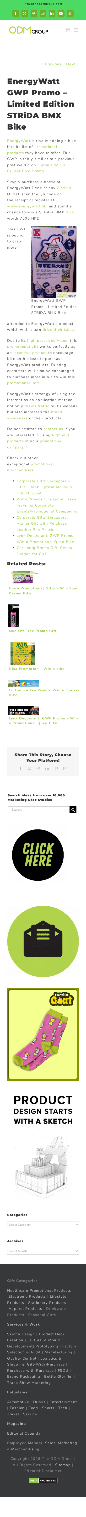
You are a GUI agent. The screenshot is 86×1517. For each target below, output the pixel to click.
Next (70, 64)
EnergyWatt (18, 140)
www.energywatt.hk (27, 206)
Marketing (67, 1443)
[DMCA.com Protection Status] (43, 1480)
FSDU (63, 1370)
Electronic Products (27, 1296)
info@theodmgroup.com (43, 4)
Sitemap (63, 1464)
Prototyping (47, 1346)
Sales (50, 1443)
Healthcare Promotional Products (39, 1290)
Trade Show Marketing (29, 1382)
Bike (70, 212)
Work (34, 1324)
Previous (53, 64)
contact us (53, 429)
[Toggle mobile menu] (76, 29)
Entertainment (63, 1402)
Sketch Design (21, 1334)
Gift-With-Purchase (46, 1364)
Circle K (64, 188)
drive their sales (58, 329)
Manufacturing (59, 1352)
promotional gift (22, 346)
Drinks (39, 1402)
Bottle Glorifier (58, 1376)
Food (33, 1408)
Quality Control (22, 1358)
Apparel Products (25, 1308)
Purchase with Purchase (30, 1370)
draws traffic (37, 406)
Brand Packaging (23, 1376)
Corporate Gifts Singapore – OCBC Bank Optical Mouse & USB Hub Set (44, 487)
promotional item (23, 383)
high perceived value (47, 340)
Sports (48, 1408)
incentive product (30, 352)
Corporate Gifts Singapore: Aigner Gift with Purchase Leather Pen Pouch (42, 523)
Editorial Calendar (24, 1433)
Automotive (18, 1402)
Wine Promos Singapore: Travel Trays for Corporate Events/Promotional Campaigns (47, 505)
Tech (62, 1408)
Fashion (17, 1408)
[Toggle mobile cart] (67, 29)
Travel (13, 1414)
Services (15, 1324)
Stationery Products (47, 1302)
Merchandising (25, 1449)
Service (30, 1414)
